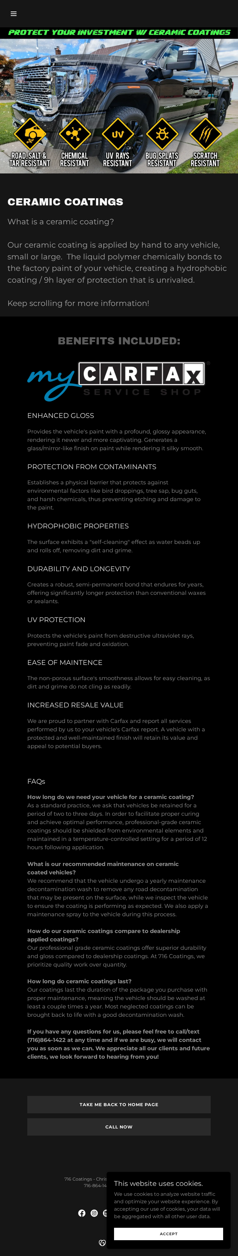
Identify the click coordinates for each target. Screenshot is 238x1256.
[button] (24, 13)
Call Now (119, 1127)
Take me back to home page (119, 1104)
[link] (82, 1213)
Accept (169, 1233)
